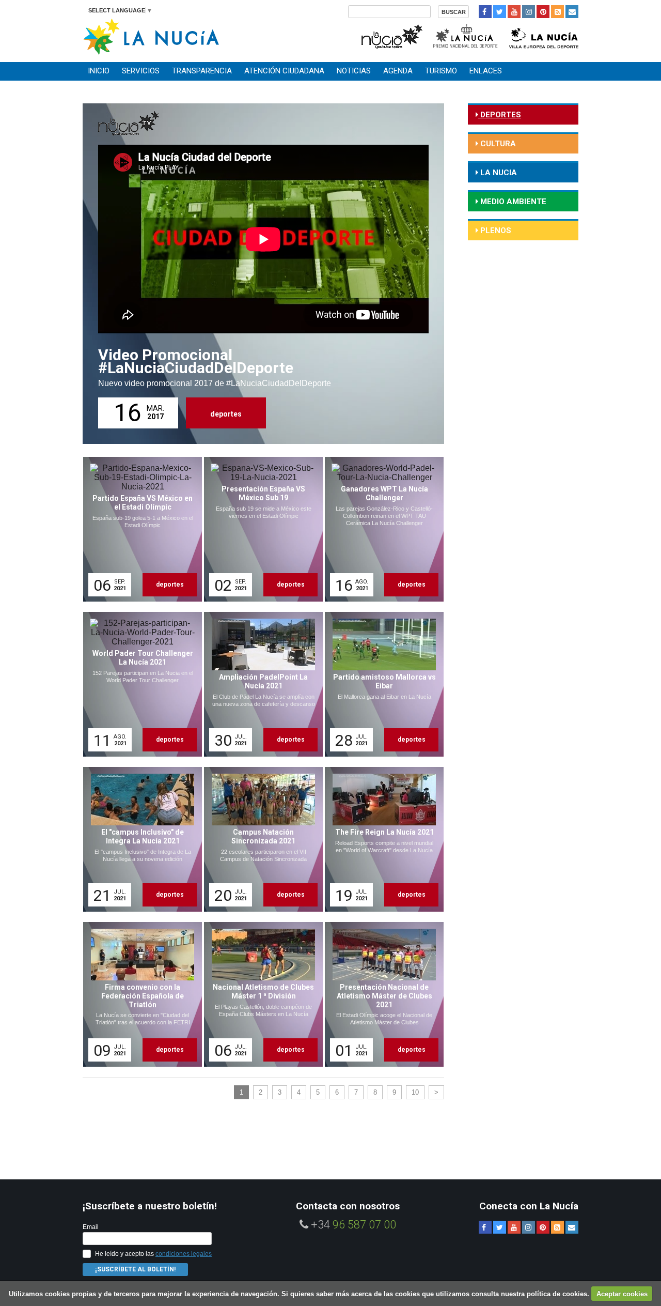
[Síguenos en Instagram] (528, 11)
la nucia (497, 172)
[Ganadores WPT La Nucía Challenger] (380, 529)
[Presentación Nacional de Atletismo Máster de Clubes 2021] (380, 994)
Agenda (398, 70)
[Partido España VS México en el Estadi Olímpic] (139, 529)
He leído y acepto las (153, 1253)
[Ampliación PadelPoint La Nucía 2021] (259, 684)
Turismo (441, 70)
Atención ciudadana (284, 70)
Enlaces (485, 70)
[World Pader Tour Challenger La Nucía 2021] (139, 684)
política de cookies (557, 1294)
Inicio (98, 70)
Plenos (494, 230)
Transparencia (202, 70)
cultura (497, 143)
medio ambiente (512, 201)
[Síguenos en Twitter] (499, 11)
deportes (226, 414)
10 (415, 1092)
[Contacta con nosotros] (571, 11)
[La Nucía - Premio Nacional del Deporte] (466, 35)
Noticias (354, 70)
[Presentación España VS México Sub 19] (259, 529)
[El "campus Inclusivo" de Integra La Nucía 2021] (139, 839)
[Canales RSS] (557, 11)
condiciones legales (183, 1253)
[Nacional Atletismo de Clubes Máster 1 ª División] (259, 994)
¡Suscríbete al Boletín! (135, 1269)
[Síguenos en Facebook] (485, 11)
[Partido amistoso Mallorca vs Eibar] (380, 684)
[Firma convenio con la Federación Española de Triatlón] (139, 994)
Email (91, 1227)
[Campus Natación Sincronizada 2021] (259, 839)
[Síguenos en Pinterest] (543, 11)
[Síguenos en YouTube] (514, 11)
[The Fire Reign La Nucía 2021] (380, 839)
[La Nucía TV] (391, 35)
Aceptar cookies (622, 1294)
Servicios (141, 70)
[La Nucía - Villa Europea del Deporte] (543, 35)
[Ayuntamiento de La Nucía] (151, 36)
